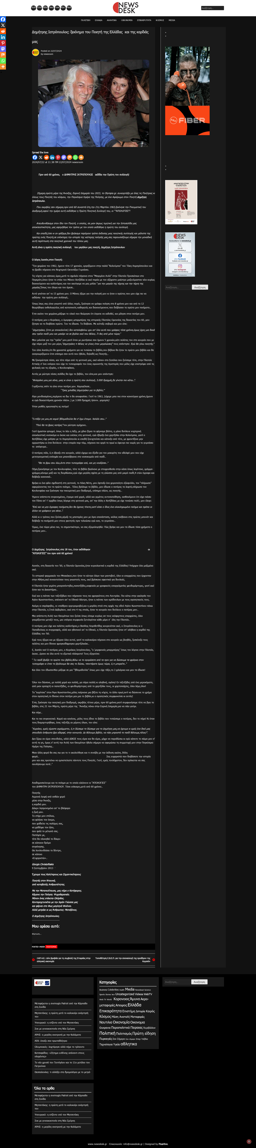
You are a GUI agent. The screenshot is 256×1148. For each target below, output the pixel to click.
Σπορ (138, 1039)
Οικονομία (51, 8)
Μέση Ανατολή (121, 1016)
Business (103, 989)
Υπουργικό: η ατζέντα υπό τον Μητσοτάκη (57, 1022)
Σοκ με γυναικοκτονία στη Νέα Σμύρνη (55, 1028)
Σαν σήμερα (130, 1039)
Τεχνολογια (106, 1044)
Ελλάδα (39, 8)
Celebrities (113, 989)
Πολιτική (33, 8)
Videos (139, 994)
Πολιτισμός (51, 947)
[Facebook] (34, 157)
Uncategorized (124, 994)
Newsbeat (139, 990)
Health (121, 990)
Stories (108, 994)
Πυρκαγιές (105, 1038)
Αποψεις (121, 1005)
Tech (113, 994)
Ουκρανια (105, 1027)
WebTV (148, 994)
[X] (40, 157)
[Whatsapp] (75, 157)
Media (69, 8)
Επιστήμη (128, 1011)
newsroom (48, 54)
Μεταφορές (137, 1016)
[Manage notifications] (249, 1141)
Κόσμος (63, 8)
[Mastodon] (63, 157)
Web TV (102, 999)
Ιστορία (140, 1011)
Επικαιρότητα (57, 8)
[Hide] (1, 72)
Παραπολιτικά (120, 1027)
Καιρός (150, 1011)
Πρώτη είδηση (144, 1033)
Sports (102, 994)
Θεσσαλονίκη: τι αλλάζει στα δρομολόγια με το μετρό (62, 1072)
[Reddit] (46, 157)
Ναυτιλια (105, 1022)
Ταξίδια (144, 1039)
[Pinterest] (58, 157)
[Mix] (69, 157)
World (109, 999)
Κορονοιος (120, 998)
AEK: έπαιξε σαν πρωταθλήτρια (51, 1040)
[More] (81, 157)
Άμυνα (135, 998)
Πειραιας (136, 1027)
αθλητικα (45, 8)
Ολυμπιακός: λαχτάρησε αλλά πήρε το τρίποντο (59, 1046)
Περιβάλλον (149, 1027)
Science (147, 990)
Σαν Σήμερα (119, 1038)
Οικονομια (137, 1022)
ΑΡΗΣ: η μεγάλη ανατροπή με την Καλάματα (58, 1034)
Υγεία (116, 1044)
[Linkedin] (52, 157)
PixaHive (163, 1143)
